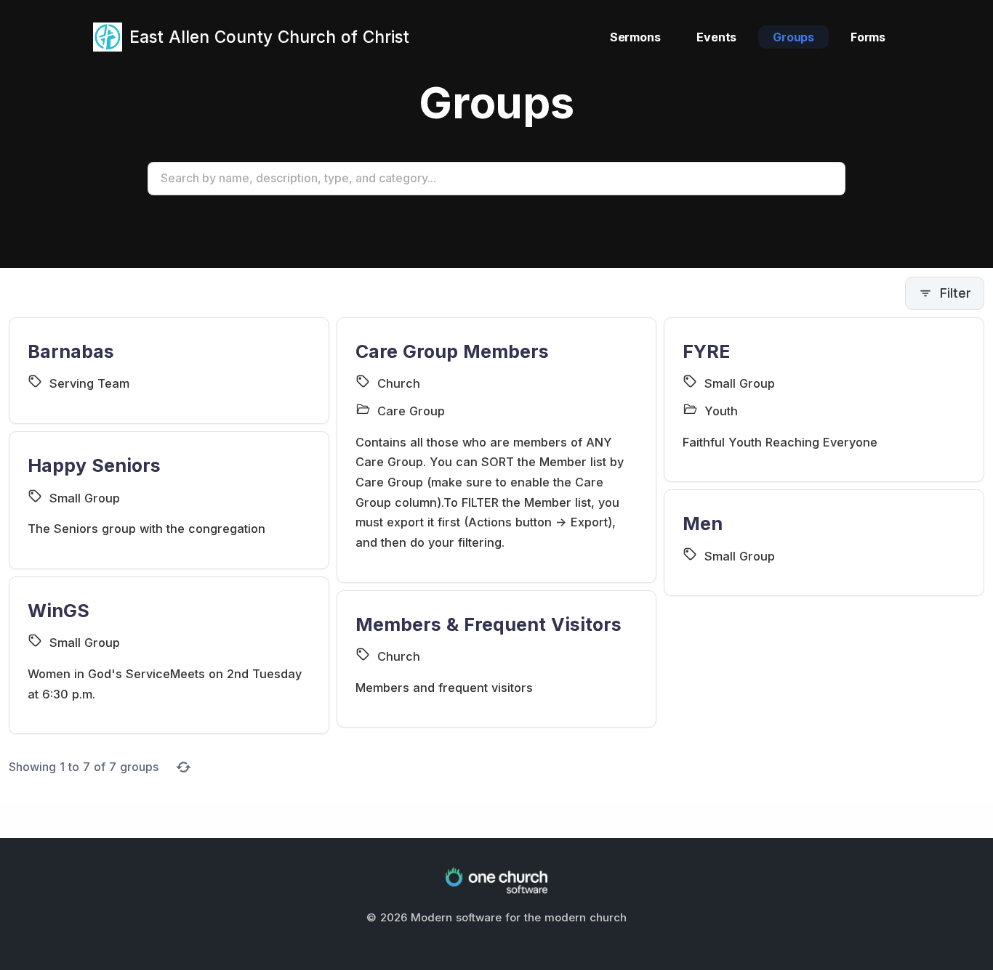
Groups (793, 37)
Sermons (635, 37)
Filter (955, 293)
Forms (868, 37)
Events (716, 37)
